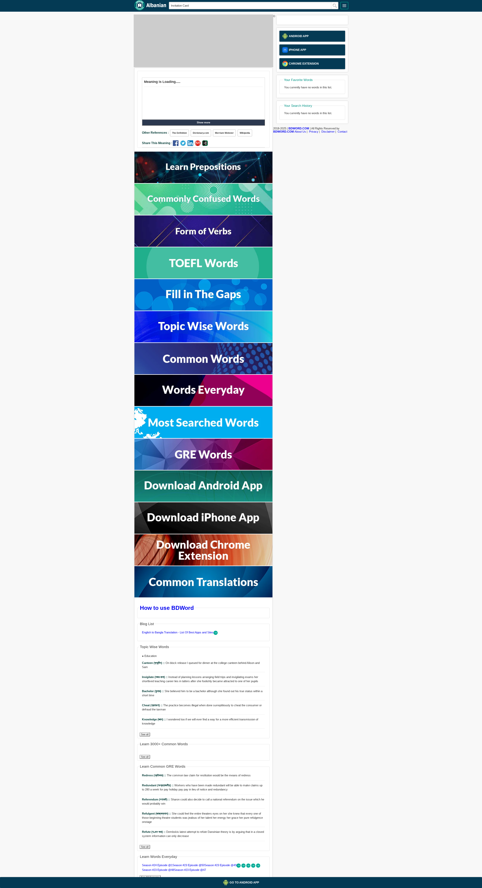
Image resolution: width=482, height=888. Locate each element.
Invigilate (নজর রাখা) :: (155, 677)
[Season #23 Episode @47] (258, 866)
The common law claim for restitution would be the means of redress (196, 775)
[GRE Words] (203, 468)
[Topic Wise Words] (203, 341)
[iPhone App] (203, 532)
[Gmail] (198, 145)
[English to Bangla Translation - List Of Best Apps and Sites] (216, 633)
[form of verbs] (203, 245)
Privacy (313, 131)
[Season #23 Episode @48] (253, 866)
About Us (300, 131)
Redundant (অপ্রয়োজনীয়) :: (158, 785)
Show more (203, 122)
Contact (342, 131)
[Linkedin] (191, 145)
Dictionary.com (201, 133)
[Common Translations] (203, 596)
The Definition (179, 133)
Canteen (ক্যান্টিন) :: (153, 662)
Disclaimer (328, 131)
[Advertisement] (202, 41)
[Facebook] (176, 145)
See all (145, 734)
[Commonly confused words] (203, 213)
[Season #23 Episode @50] (243, 866)
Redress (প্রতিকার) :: (154, 775)
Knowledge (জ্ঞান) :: (154, 719)
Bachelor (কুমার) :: (153, 691)
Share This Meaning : (157, 143)
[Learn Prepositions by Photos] (203, 182)
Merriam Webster (224, 133)
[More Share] (205, 145)
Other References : (155, 132)
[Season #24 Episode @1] (238, 866)
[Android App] (203, 500)
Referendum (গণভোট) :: (156, 799)
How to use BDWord (167, 608)
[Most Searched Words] (203, 437)
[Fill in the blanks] (203, 309)
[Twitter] (184, 145)
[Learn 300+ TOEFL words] (203, 277)
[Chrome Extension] (203, 564)
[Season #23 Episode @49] (248, 866)
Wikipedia (245, 133)
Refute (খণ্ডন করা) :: (154, 831)
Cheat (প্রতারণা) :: (152, 705)
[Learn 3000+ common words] (203, 373)
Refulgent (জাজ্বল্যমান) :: (157, 813)
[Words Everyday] (203, 405)
